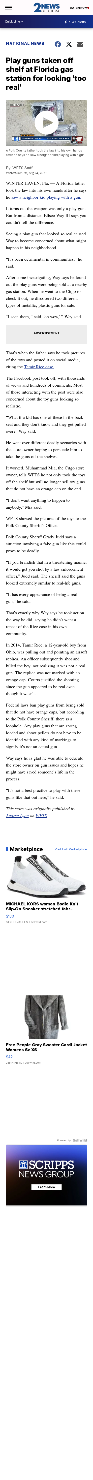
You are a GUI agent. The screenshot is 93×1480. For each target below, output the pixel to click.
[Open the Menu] (8, 7)
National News (25, 43)
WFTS (41, 815)
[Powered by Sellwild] (80, 1140)
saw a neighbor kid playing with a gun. (46, 197)
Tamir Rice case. (39, 367)
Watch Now (78, 7)
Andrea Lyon (17, 815)
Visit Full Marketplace (71, 849)
